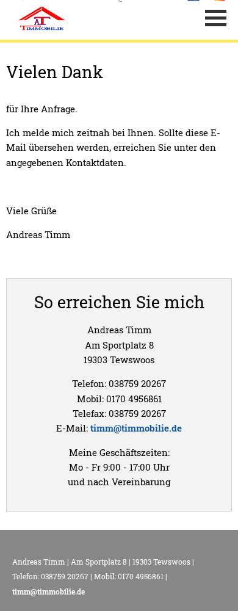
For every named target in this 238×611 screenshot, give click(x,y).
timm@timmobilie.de (136, 428)
